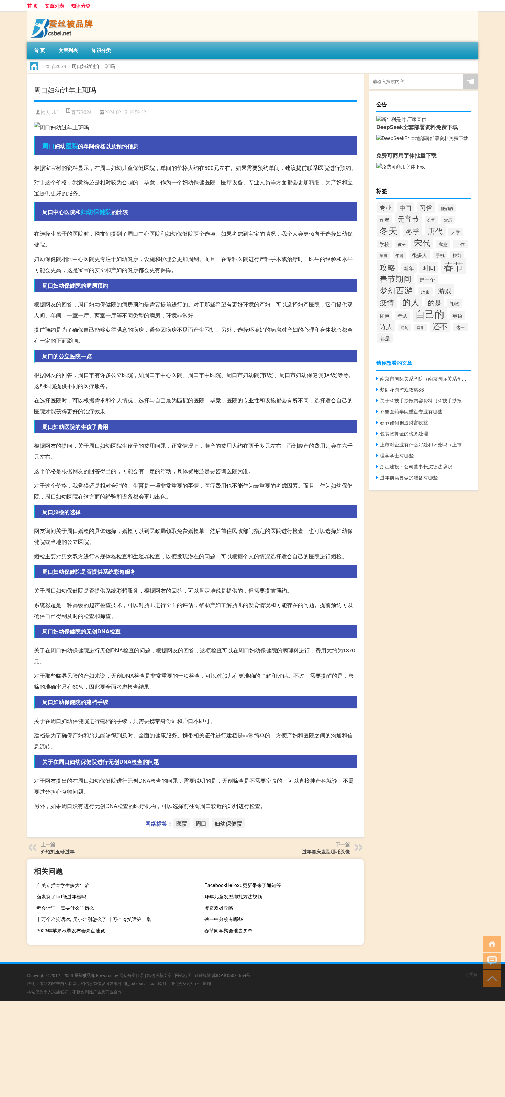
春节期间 (395, 278)
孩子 (401, 244)
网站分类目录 (131, 975)
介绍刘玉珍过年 (58, 851)
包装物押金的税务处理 (404, 433)
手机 (440, 255)
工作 (460, 244)
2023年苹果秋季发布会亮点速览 (70, 930)
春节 (453, 266)
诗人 (386, 326)
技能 (457, 255)
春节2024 (56, 65)
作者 (384, 219)
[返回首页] (490, 943)
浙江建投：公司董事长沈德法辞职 (416, 466)
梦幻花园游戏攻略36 (402, 389)
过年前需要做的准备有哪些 (409, 477)
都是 (385, 338)
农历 (448, 220)
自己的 (429, 313)
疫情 (387, 302)
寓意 (443, 244)
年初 (383, 255)
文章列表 (54, 5)
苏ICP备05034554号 (231, 975)
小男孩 (471, 974)
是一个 (427, 279)
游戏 (445, 290)
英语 (457, 315)
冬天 (388, 230)
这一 (460, 327)
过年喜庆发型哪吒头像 (326, 851)
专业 (385, 207)
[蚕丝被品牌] (63, 13)
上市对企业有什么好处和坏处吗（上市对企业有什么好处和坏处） (425, 444)
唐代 (435, 230)
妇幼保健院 (96, 211)
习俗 (426, 207)
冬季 (412, 231)
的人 (410, 302)
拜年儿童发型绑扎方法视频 (233, 896)
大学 (455, 232)
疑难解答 (202, 975)
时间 (428, 267)
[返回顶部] (490, 977)
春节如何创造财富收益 (404, 422)
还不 (440, 325)
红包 (384, 315)
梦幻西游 (396, 290)
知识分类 (80, 5)
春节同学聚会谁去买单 (228, 930)
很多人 (419, 254)
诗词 (404, 327)
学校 (384, 244)
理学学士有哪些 (397, 455)
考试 (402, 315)
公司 (431, 220)
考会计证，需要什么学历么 (65, 907)
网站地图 (183, 975)
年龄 (399, 255)
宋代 (422, 242)
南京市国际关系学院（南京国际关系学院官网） (425, 378)
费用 (420, 327)
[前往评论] (490, 960)
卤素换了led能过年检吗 (61, 896)
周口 (48, 145)
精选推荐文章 (159, 975)
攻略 (387, 266)
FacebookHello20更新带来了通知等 (242, 885)
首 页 (32, 5)
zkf (55, 112)
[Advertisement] (206, 1049)
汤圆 (425, 291)
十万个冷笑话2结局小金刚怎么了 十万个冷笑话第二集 (93, 918)
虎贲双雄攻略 (218, 907)
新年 (409, 268)
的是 (434, 302)
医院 (72, 145)
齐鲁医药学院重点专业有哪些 (411, 411)
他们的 (447, 208)
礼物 (454, 303)
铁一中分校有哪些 (223, 918)
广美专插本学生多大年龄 (62, 885)
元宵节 (408, 218)
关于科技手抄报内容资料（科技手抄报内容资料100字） (425, 400)
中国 (405, 207)
